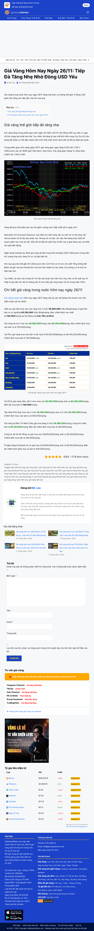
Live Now (50, 897)
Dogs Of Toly (13, 813)
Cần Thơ (50, 879)
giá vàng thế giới (41, 477)
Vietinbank (83, 869)
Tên (9, 610)
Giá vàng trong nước (13, 298)
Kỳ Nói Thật (20, 689)
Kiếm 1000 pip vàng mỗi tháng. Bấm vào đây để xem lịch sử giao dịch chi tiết (44, 677)
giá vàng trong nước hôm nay (16, 480)
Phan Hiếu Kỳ (25, 696)
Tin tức (15, 464)
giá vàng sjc (80, 474)
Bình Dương (82, 879)
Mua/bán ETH (75, 784)
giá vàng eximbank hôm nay (15, 470)
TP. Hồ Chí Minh (72, 876)
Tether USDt (13, 790)
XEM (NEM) (57, 890)
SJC (48, 862)
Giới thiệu (16, 925)
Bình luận (12, 576)
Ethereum (12, 784)
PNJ (52, 862)
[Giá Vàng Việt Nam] (17, 12)
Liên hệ (78, 925)
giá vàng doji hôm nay (78, 467)
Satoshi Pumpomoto (16, 819)
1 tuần (65, 883)
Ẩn (17, 107)
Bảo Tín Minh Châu (75, 862)
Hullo (57, 897)
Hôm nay (58, 883)
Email (10, 622)
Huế (57, 876)
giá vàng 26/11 (32, 467)
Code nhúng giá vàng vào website (62, 894)
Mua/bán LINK (75, 802)
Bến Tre (57, 879)
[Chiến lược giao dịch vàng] (27, 740)
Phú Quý (63, 862)
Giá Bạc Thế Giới (66, 18)
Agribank (41, 872)
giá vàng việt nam (36, 480)
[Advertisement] (47, 39)
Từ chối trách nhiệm (65, 925)
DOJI (57, 862)
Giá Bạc (49, 18)
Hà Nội (62, 876)
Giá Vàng (12, 18)
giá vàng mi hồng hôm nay (73, 470)
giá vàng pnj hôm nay (49, 474)
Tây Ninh (73, 879)
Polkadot (12, 796)
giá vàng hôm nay (35, 470)
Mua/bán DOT (75, 796)
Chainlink (12, 801)
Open (86, 5)
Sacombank (73, 869)
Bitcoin (11, 778)
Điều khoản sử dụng (48, 925)
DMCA (40, 901)
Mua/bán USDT (76, 790)
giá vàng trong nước (78, 477)
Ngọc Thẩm (66, 865)
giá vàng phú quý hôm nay (29, 474)
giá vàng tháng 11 (26, 477)
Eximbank (64, 869)
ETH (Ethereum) (69, 887)
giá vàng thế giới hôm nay (59, 477)
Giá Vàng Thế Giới (30, 18)
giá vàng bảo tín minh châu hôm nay (53, 467)
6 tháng (78, 883)
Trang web (11, 633)
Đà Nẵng (82, 876)
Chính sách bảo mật (30, 925)
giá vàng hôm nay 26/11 (52, 470)
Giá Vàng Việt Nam (34, 685)
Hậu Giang (65, 879)
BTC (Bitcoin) (57, 887)
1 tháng (71, 883)
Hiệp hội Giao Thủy (45, 865)
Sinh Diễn (57, 865)
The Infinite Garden (16, 807)
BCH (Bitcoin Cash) (45, 890)
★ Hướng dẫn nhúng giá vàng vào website (24, 711)
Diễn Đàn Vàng (31, 699)
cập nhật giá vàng (18, 467)
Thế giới (75, 865)
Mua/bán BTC (75, 778)
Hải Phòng (42, 879)
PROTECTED (48, 901)
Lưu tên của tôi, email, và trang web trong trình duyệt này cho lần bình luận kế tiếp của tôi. (47, 650)
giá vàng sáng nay (66, 474)
